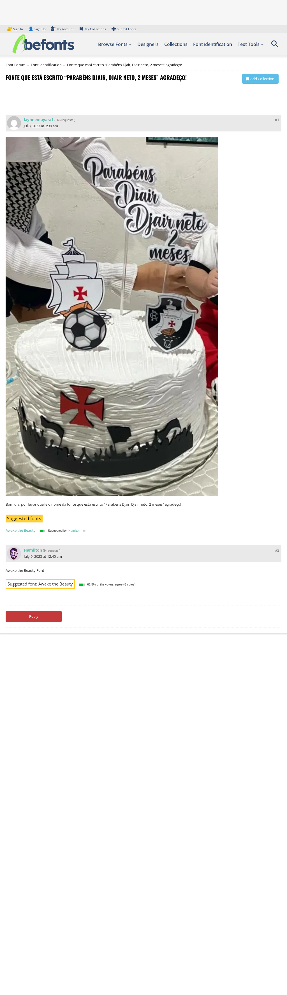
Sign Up (37, 29)
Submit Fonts (126, 29)
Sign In (15, 29)
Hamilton (74, 530)
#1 (277, 119)
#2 (277, 550)
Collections (176, 44)
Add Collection (262, 78)
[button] (274, 45)
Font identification (212, 44)
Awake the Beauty (21, 530)
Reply (33, 616)
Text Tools (249, 44)
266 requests (64, 120)
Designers (148, 44)
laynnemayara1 (39, 119)
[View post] (84, 530)
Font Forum (16, 64)
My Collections (95, 29)
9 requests (51, 550)
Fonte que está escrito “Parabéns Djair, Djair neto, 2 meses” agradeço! (124, 64)
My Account (65, 29)
